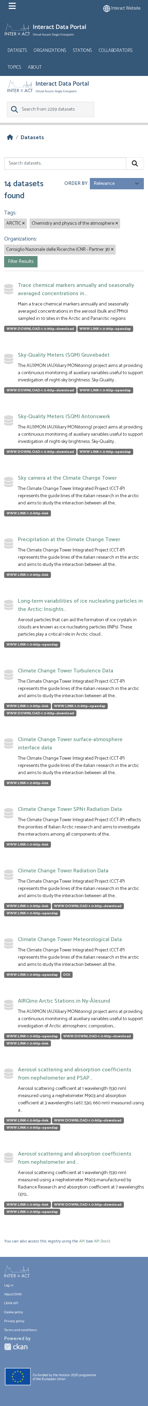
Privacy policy (14, 1321)
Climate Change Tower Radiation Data (63, 870)
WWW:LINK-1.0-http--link (28, 513)
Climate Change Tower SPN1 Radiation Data (70, 809)
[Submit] (135, 163)
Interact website (125, 8)
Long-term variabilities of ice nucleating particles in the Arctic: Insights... (80, 605)
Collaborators (116, 50)
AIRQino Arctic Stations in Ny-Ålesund (64, 1001)
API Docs (101, 1241)
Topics (14, 67)
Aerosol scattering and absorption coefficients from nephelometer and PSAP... (74, 1074)
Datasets (17, 50)
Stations (82, 50)
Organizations (50, 50)
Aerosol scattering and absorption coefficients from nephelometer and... (74, 1158)
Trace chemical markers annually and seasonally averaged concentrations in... (76, 289)
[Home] (10, 137)
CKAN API (11, 1303)
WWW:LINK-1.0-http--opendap (105, 329)
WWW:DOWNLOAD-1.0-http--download (40, 329)
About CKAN (13, 1294)
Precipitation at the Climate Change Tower (69, 539)
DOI (66, 975)
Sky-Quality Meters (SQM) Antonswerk (64, 416)
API (82, 1241)
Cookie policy (13, 1312)
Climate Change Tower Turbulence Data (65, 671)
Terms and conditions (20, 1330)
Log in (8, 1285)
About (35, 67)
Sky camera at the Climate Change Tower (67, 478)
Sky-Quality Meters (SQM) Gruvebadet (63, 355)
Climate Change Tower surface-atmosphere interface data (70, 743)
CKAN (16, 1346)
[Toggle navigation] (12, 6)
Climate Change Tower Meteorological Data (70, 939)
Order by (76, 184)
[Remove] (23, 224)
